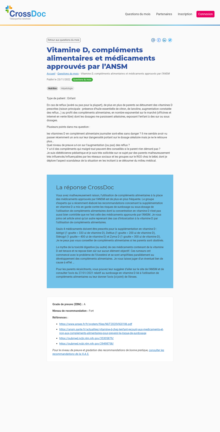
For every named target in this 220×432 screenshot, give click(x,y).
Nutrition (52, 88)
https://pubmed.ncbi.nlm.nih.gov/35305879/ (86, 338)
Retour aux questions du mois (63, 40)
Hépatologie (67, 88)
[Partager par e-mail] (153, 40)
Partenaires (164, 14)
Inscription (185, 14)
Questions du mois (137, 14)
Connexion (205, 14)
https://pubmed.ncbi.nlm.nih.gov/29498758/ (86, 343)
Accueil (51, 73)
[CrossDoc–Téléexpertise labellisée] (26, 13)
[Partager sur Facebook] (159, 40)
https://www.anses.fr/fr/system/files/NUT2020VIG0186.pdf (95, 324)
